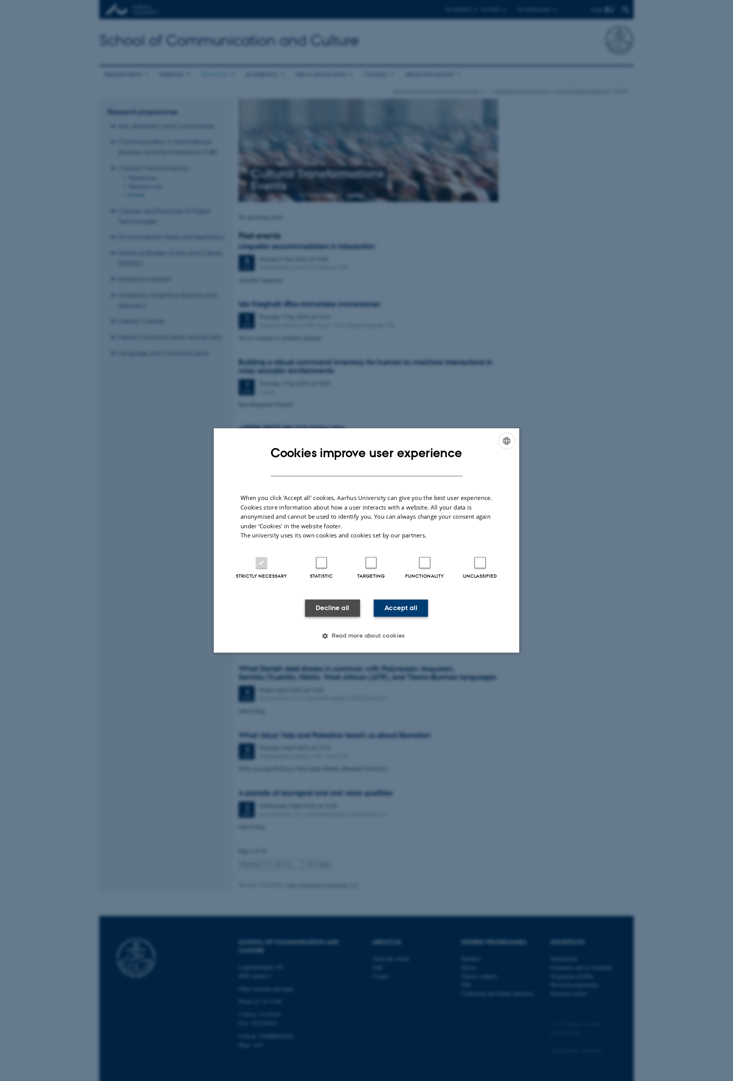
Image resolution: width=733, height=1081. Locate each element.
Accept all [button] (400, 608)
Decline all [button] (332, 608)
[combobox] (506, 441)
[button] (366, 636)
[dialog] (366, 540)
